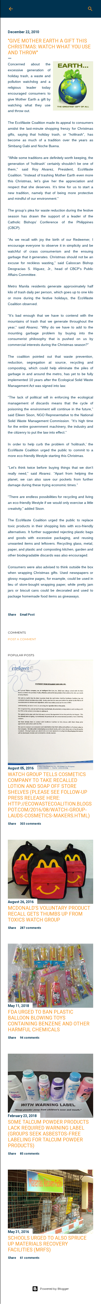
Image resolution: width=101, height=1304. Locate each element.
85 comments (29, 1153)
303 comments (30, 823)
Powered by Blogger (54, 1288)
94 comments (29, 1037)
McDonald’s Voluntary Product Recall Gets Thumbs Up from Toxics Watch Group (49, 914)
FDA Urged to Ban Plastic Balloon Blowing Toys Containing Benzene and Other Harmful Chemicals (48, 1021)
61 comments (29, 1258)
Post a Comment (22, 639)
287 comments (30, 928)
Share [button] (12, 614)
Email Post (27, 614)
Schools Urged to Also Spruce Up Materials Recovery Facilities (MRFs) (47, 1244)
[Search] (90, 8)
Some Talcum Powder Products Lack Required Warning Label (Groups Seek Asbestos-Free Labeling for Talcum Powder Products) (48, 1133)
